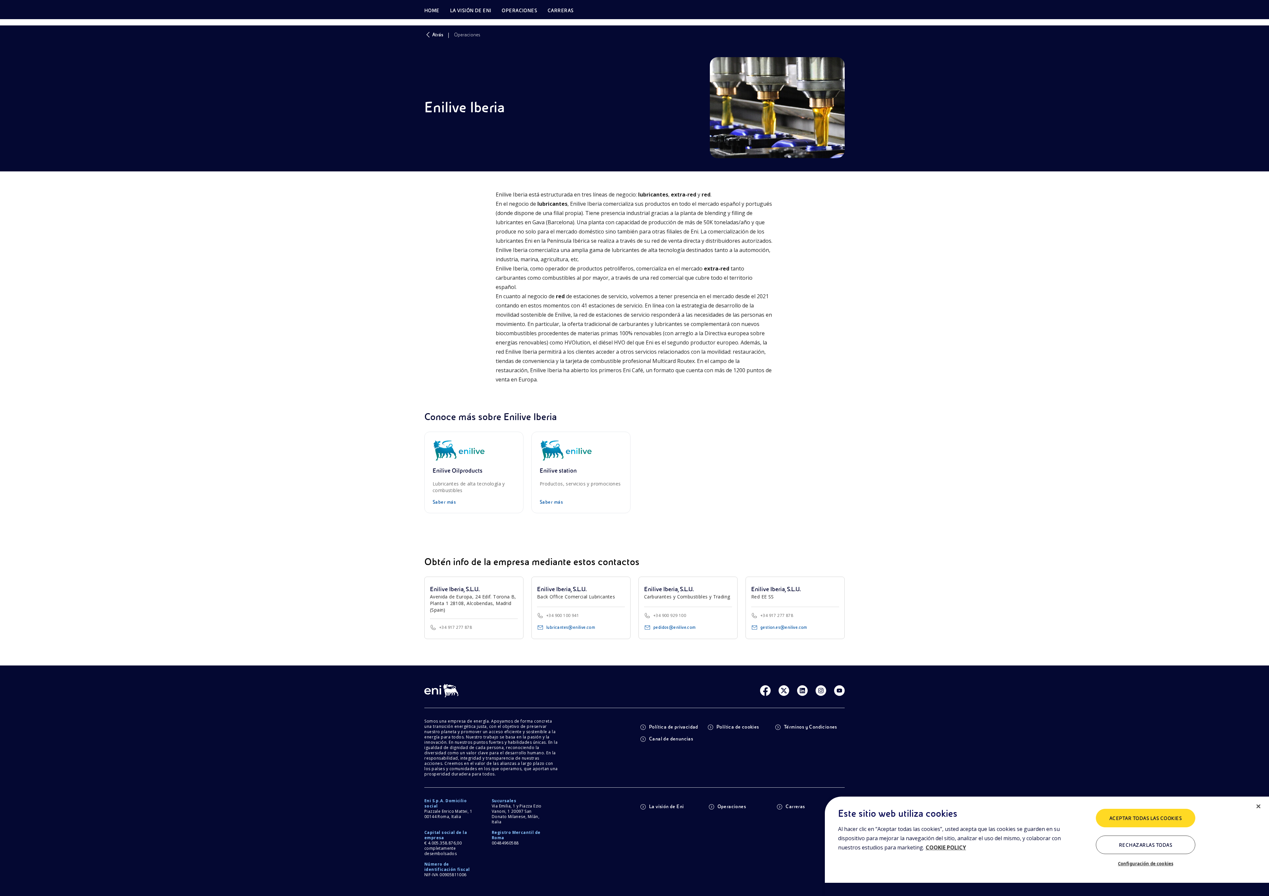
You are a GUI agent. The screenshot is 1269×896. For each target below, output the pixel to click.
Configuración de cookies (1145, 864)
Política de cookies (737, 727)
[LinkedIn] (802, 690)
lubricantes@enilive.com (570, 627)
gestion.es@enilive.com (783, 627)
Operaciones (731, 806)
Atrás (437, 34)
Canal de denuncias (671, 738)
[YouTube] (839, 690)
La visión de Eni (666, 806)
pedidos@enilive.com (674, 627)
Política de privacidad (673, 727)
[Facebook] (765, 690)
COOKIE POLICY (946, 847)
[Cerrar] (1258, 806)
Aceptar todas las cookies (1145, 818)
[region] (1047, 846)
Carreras (795, 806)
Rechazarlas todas (1145, 845)
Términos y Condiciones (810, 727)
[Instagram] (821, 690)
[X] (784, 690)
